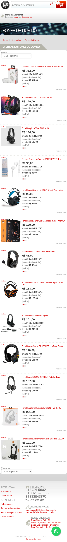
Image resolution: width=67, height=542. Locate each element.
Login (16, 17)
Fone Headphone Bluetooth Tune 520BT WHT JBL (41, 408)
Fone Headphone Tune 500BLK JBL (36, 128)
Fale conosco (7, 504)
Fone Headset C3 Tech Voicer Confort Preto (38, 251)
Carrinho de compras (61, 4)
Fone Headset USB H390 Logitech (35, 315)
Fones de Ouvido (32, 40)
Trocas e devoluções (10, 508)
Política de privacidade (11, 512)
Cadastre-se (27, 17)
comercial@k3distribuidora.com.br (41, 510)
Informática (16, 40)
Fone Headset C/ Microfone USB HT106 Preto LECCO (43, 439)
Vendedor (3, 65)
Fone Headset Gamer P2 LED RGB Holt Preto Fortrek (42, 346)
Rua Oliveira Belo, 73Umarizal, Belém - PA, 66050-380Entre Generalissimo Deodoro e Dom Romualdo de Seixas (46, 523)
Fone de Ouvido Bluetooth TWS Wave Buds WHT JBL (43, 67)
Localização (6, 495)
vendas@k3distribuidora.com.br (40, 512)
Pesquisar (51, 3)
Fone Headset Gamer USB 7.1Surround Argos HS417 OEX (42, 283)
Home (5, 40)
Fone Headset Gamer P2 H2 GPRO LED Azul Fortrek (42, 190)
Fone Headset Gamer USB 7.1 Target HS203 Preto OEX (43, 221)
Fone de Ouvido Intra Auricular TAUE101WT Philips (41, 159)
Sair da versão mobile (33, 539)
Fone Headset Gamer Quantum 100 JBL (37, 97)
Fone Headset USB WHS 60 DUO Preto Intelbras (41, 377)
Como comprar (7, 517)
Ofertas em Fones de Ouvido (21, 47)
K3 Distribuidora (5, 5)
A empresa (6, 491)
